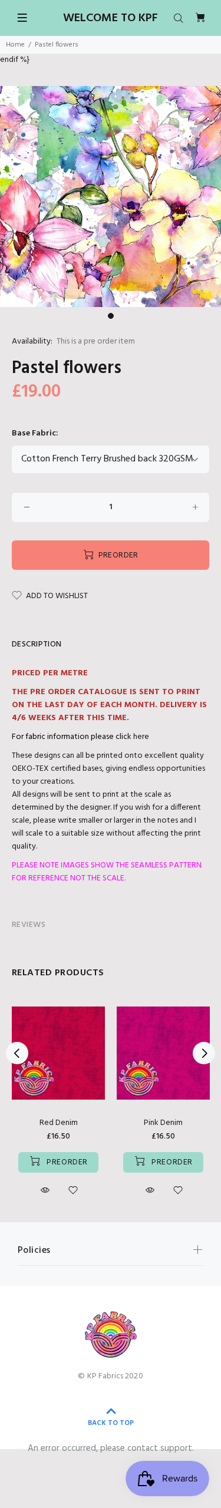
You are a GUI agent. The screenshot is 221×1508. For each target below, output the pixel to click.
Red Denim (58, 1123)
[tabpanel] (110, 196)
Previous (17, 1053)
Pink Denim (163, 1123)
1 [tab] (111, 316)
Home (15, 45)
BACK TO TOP (111, 1423)
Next (204, 1053)
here (141, 737)
